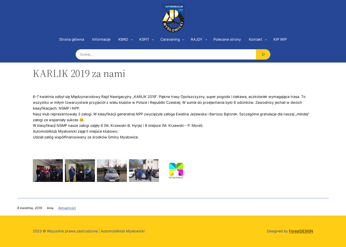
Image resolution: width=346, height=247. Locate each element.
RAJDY (196, 39)
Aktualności (67, 208)
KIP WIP (280, 39)
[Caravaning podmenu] (183, 39)
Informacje (101, 39)
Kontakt (255, 39)
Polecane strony (227, 39)
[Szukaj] (263, 54)
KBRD (123, 39)
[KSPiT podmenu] (153, 39)
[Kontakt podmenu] (266, 39)
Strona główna (71, 39)
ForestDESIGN (301, 231)
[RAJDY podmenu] (206, 39)
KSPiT (144, 39)
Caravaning (170, 39)
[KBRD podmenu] (132, 39)
